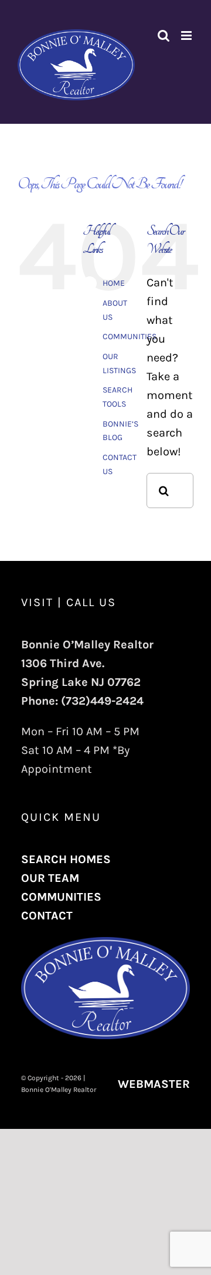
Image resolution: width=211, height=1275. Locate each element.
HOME (114, 283)
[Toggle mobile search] (163, 35)
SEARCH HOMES (66, 859)
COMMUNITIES (129, 336)
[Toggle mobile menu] (187, 35)
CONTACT (47, 915)
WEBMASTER (154, 1084)
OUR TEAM (50, 878)
